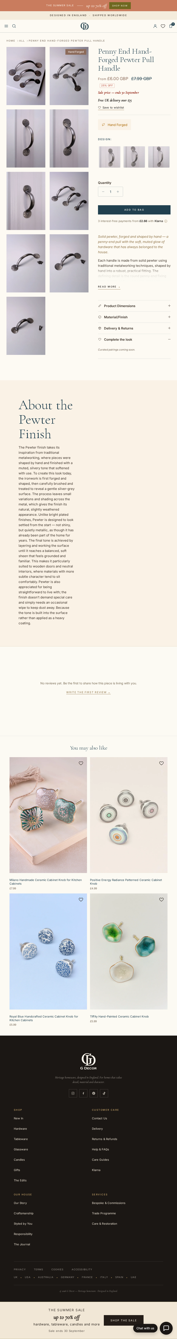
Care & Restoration (104, 1223)
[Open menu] (6, 26)
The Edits (20, 1180)
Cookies (57, 1269)
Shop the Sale (124, 1320)
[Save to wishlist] (80, 763)
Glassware (21, 1149)
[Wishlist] (163, 26)
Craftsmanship (23, 1213)
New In (18, 1118)
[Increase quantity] (119, 191)
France (87, 1277)
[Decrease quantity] (102, 191)
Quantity (104, 183)
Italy (104, 1277)
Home (10, 40)
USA (27, 1277)
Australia (46, 1277)
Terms (38, 1269)
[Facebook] (83, 1093)
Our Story (20, 1203)
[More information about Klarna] (165, 221)
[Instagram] (73, 1093)
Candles (19, 1159)
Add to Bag (134, 209)
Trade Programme (104, 1213)
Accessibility (82, 1269)
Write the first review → (88, 692)
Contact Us (99, 1118)
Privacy (20, 1269)
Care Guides (100, 1159)
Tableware (21, 1139)
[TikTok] (104, 1093)
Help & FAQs (100, 1149)
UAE (133, 1277)
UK (15, 1277)
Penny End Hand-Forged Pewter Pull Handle (67, 40)
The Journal (22, 1244)
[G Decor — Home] (85, 26)
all (22, 40)
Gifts (17, 1170)
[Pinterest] (94, 1093)
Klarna (96, 1170)
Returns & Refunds (104, 1139)
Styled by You (23, 1223)
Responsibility (23, 1234)
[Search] (14, 26)
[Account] (155, 26)
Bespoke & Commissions (108, 1203)
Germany (67, 1277)
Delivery (97, 1128)
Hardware (20, 1128)
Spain (119, 1277)
